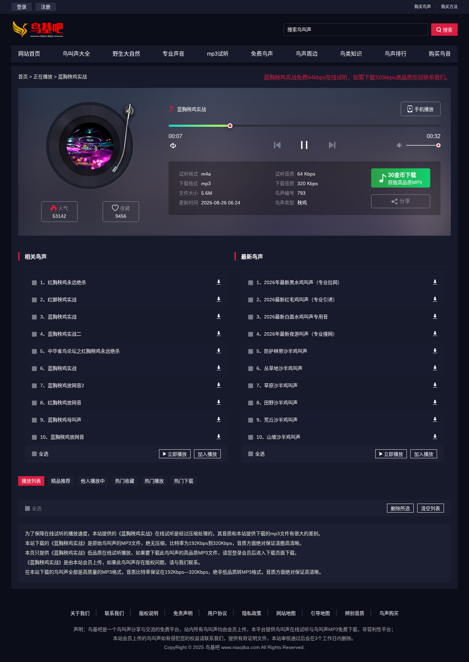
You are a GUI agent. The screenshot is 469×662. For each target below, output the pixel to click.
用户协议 (217, 613)
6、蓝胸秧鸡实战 (58, 368)
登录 (21, 7)
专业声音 (173, 54)
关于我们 (80, 613)
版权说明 (148, 613)
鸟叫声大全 (76, 54)
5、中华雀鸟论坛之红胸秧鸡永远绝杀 (80, 351)
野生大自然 (126, 54)
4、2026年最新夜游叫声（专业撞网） (297, 334)
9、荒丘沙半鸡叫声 (277, 420)
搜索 (448, 30)
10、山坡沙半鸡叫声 (278, 437)
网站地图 (286, 613)
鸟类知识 (351, 54)
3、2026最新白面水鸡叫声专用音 (292, 316)
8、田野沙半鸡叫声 (277, 402)
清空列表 (430, 508)
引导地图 (320, 613)
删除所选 (400, 508)
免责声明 (183, 613)
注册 (45, 7)
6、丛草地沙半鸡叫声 (279, 368)
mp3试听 (218, 54)
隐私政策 (251, 613)
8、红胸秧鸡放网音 (60, 402)
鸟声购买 (389, 613)
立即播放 (177, 454)
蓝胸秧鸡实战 (72, 76)
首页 (23, 76)
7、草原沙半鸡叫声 (277, 385)
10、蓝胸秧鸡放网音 (62, 437)
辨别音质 (354, 613)
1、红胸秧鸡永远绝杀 (63, 282)
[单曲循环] (173, 145)
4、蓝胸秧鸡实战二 (60, 334)
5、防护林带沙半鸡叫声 (281, 351)
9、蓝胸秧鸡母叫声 (60, 420)
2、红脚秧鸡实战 (58, 299)
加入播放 (207, 454)
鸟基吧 (212, 647)
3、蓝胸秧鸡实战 (58, 316)
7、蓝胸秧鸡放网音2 (62, 385)
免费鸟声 (262, 54)
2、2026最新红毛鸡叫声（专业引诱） (297, 299)
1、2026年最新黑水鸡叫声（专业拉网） (299, 282)
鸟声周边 (307, 54)
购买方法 (449, 6)
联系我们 (114, 613)
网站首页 (29, 54)
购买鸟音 (440, 54)
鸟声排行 (396, 54)
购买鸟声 (422, 6)
